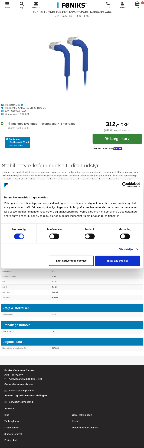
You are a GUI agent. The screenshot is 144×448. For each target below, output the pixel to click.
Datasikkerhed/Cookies (85, 427)
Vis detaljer (126, 249)
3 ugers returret (13, 433)
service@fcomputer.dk (21, 401)
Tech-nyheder (12, 421)
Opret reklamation (82, 414)
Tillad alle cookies (117, 260)
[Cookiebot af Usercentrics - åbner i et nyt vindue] (124, 184)
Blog (6, 414)
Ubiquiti (19, 105)
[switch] (54, 236)
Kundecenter (11, 427)
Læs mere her (16, 145)
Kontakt (76, 421)
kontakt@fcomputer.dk (21, 390)
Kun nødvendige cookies (71, 260)
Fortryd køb (10, 440)
